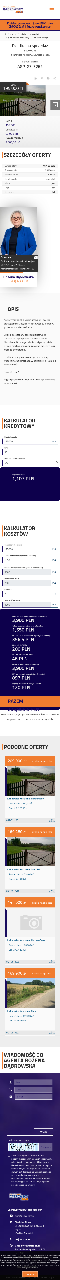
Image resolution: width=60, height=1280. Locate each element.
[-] (23, 100)
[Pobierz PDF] (48, 78)
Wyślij (43, 1132)
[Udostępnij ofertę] (54, 78)
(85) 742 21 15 (16, 26)
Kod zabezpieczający (18, 1140)
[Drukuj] (42, 78)
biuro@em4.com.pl (39, 26)
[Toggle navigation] (52, 10)
